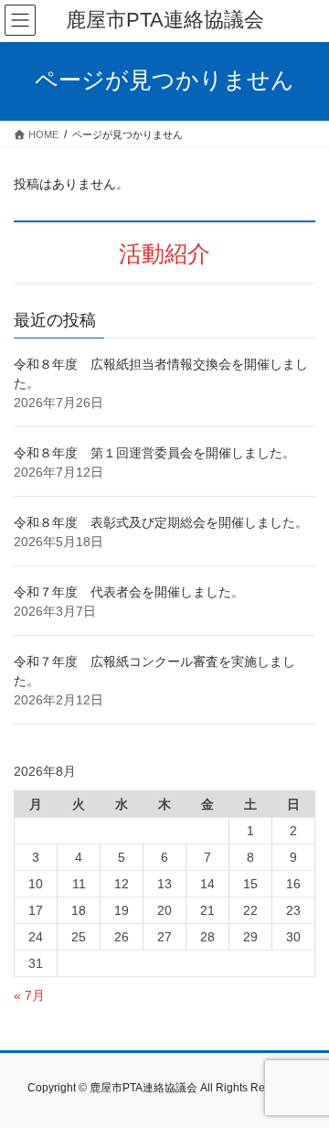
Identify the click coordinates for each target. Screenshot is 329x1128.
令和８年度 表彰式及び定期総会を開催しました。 (161, 522)
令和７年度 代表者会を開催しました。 (129, 592)
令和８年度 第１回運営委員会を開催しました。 (154, 453)
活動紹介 (164, 254)
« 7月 (29, 995)
